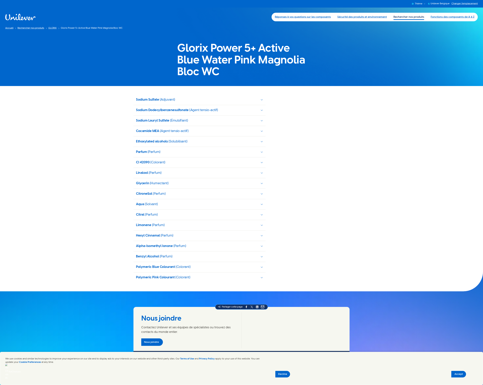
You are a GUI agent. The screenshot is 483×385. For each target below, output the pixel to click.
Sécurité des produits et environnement (362, 17)
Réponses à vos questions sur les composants (303, 17)
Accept (458, 374)
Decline (282, 374)
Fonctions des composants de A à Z (452, 17)
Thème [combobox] (418, 4)
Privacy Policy (207, 359)
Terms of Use (187, 359)
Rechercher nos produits (408, 17)
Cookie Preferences (30, 362)
